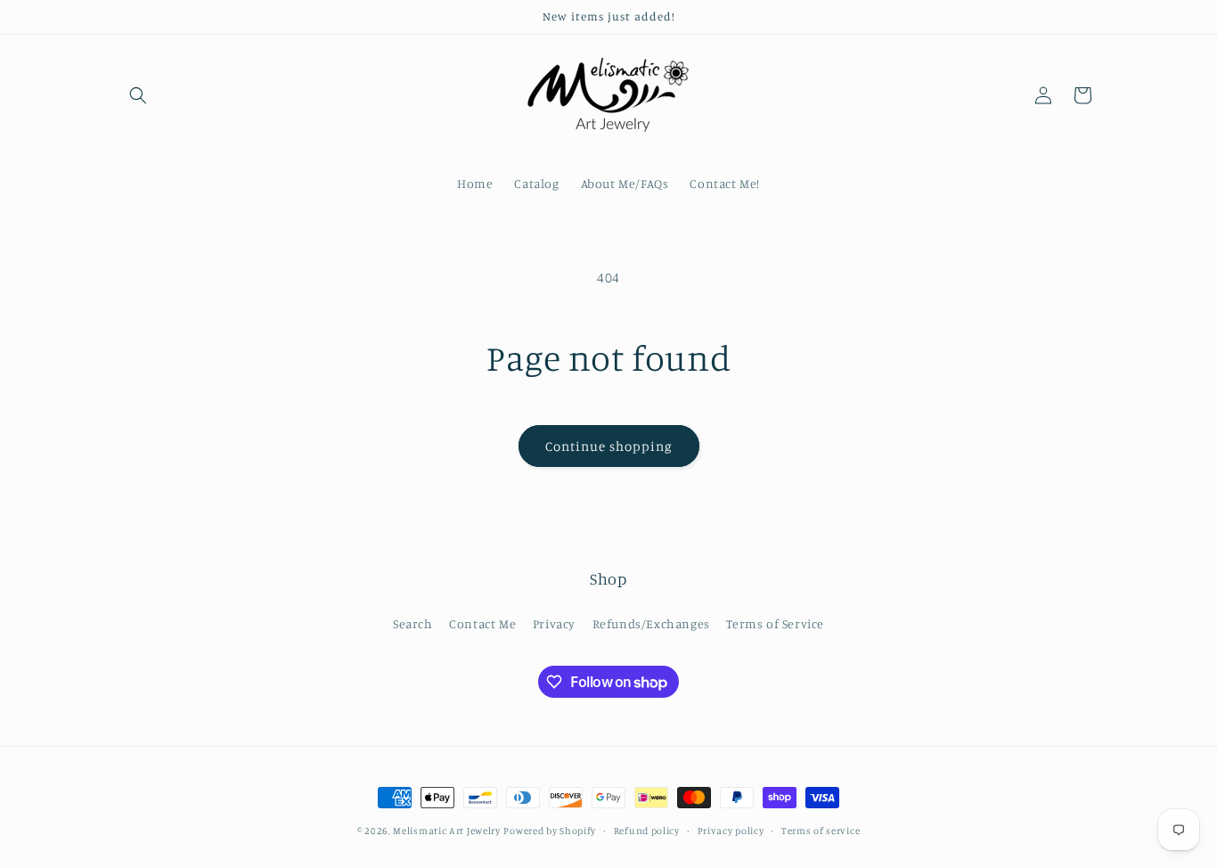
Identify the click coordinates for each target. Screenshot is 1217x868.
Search (413, 623)
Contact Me (482, 623)
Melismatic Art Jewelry (446, 830)
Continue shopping (609, 446)
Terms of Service (775, 623)
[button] (138, 95)
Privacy (554, 623)
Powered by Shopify (549, 830)
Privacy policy (731, 830)
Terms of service (820, 830)
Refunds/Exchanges (651, 623)
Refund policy (647, 830)
